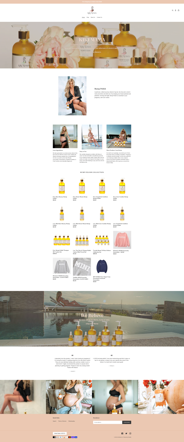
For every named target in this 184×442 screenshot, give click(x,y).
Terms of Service (62, 421)
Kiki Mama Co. (120, 437)
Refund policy (71, 421)
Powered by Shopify (127, 437)
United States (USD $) (59, 433)
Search (54, 421)
